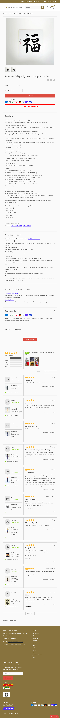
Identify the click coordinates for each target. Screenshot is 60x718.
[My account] (47, 7)
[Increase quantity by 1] (20, 90)
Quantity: (8, 90)
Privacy (34, 650)
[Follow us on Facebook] (4, 705)
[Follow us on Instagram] (7, 705)
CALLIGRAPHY (27, 226)
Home (4, 13)
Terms (34, 648)
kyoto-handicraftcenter (12, 80)
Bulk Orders (36, 638)
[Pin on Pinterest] (51, 80)
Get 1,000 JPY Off (51, 1)
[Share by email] (54, 80)
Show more (29, 613)
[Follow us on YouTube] (12, 705)
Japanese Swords (37, 655)
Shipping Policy (9, 300)
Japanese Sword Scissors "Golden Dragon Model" (15, 579)
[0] (51, 7)
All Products (36, 633)
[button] (27, 359)
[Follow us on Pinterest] (9, 705)
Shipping (35, 640)
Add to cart (30, 96)
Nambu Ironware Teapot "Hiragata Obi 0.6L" (16, 507)
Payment (35, 643)
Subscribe (8, 678)
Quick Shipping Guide (34, 239)
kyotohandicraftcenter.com (15, 642)
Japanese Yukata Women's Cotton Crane (15, 434)
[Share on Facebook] (48, 80)
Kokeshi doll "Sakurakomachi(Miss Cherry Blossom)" (16, 411)
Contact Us (54, 716)
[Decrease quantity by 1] (13, 90)
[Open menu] (3, 7)
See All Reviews (30, 339)
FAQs (34, 652)
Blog (34, 657)
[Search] (42, 7)
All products (10, 13)
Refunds (35, 645)
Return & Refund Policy (11, 293)
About (34, 636)
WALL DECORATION (16, 226)
